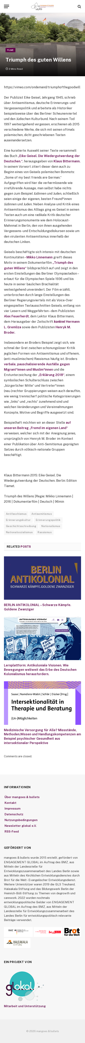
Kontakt (10, 802)
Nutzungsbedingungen (21, 820)
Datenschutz (14, 814)
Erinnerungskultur (18, 520)
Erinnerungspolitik (48, 520)
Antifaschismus (16, 513)
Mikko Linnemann (39, 257)
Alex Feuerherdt (16, 316)
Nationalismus (50, 526)
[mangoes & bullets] (42, 6)
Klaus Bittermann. (67, 161)
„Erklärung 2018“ (51, 375)
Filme (10, 50)
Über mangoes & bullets (22, 797)
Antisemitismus (41, 513)
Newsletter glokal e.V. (21, 825)
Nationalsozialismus (19, 532)
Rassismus (45, 532)
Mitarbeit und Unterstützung (25, 1006)
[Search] (79, 6)
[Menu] (6, 6)
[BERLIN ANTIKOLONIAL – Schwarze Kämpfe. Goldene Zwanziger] (42, 578)
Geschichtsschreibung (21, 526)
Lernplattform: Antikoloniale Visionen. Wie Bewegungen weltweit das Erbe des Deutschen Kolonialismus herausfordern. (40, 669)
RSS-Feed (12, 831)
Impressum (13, 808)
